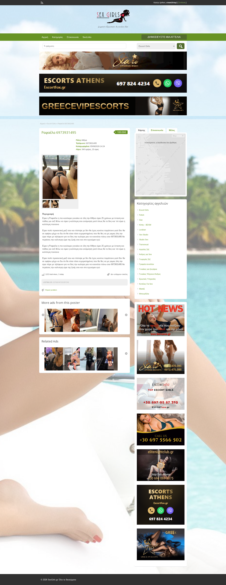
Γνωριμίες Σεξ (144, 259)
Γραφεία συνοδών (146, 264)
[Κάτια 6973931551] (108, 331)
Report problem (51, 290)
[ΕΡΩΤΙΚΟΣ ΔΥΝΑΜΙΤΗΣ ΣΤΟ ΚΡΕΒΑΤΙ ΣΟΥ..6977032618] (91, 370)
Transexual (144, 244)
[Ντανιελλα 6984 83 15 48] (108, 370)
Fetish (141, 215)
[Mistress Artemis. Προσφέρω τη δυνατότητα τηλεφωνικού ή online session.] (74, 370)
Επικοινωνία (73, 37)
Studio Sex (143, 240)
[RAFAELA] (57, 370)
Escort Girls (51, 124)
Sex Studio (143, 235)
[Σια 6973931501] (91, 331)
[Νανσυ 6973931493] (74, 331)
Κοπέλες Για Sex (146, 284)
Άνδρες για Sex (145, 254)
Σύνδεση (181, 3)
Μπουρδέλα (144, 294)
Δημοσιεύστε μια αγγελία (164, 37)
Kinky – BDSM (145, 225)
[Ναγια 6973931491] (57, 331)
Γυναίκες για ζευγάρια (148, 269)
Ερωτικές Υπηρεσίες (147, 279)
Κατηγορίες (57, 37)
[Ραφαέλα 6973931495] (60, 177)
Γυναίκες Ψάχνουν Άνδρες (150, 274)
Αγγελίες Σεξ (144, 249)
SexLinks (87, 37)
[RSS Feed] (41, 2)
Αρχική (45, 37)
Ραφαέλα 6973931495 (59, 132)
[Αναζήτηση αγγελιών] (180, 46)
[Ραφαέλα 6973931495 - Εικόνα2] (55, 204)
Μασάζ (142, 289)
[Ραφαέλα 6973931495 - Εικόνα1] (47, 204)
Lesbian (142, 230)
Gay (141, 220)
